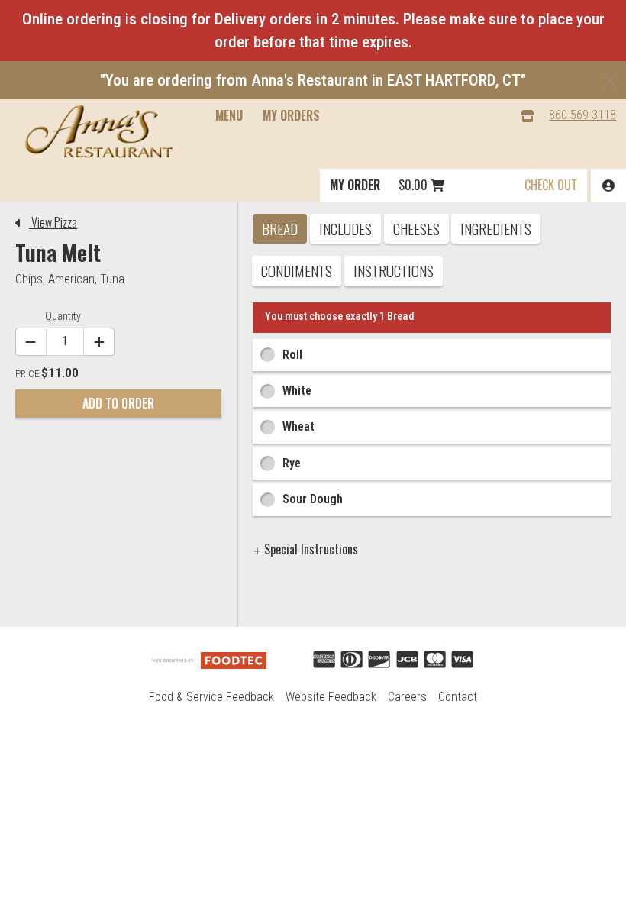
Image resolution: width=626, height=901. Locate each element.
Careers (407, 696)
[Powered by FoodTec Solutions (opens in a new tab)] (209, 659)
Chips (29, 279)
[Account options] (608, 185)
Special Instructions (309, 549)
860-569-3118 (582, 115)
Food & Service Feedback (211, 696)
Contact (457, 696)
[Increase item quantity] (99, 342)
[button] (98, 131)
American (71, 279)
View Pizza (53, 222)
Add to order (118, 403)
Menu (229, 115)
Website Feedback (331, 696)
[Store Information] (527, 115)
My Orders (291, 115)
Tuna (112, 279)
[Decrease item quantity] (30, 342)
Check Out (550, 185)
